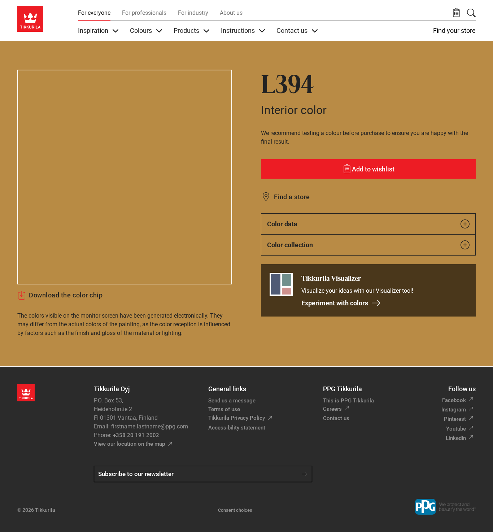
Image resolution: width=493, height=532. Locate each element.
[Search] (471, 13)
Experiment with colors (334, 303)
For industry (193, 12)
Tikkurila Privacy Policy (236, 418)
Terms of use (224, 409)
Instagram (453, 409)
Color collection (290, 245)
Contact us (336, 418)
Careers (332, 409)
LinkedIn (456, 438)
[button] (456, 13)
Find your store (454, 30)
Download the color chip (65, 295)
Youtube (456, 429)
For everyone (94, 12)
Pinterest (455, 419)
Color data (282, 224)
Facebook (454, 400)
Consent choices (235, 510)
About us (231, 12)
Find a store (292, 197)
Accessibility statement (236, 427)
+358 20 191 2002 (136, 435)
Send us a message (232, 400)
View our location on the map (129, 444)
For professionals (144, 12)
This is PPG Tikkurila (348, 400)
